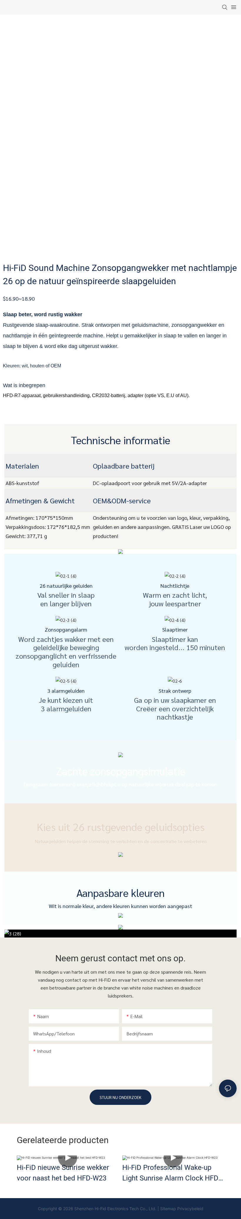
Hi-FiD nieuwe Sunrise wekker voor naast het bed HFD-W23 (63, 1173)
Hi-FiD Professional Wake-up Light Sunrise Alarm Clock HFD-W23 (171, 1173)
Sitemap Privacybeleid (181, 1208)
